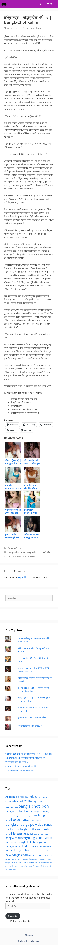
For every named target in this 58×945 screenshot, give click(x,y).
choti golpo (34, 846)
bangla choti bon (33, 806)
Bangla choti (33, 796)
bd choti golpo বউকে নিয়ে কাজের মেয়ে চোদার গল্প (25, 757)
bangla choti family (41, 811)
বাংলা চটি (21, 866)
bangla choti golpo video (24, 824)
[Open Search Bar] (40, 4)
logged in (22, 577)
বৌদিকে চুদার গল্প (28, 866)
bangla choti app (11, 807)
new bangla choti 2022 (37, 855)
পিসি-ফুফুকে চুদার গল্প (34, 862)
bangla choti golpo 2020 (38, 552)
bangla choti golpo (12, 816)
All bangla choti (14, 797)
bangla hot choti (11, 842)
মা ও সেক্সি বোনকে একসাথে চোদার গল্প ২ (19, 770)
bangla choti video (40, 838)
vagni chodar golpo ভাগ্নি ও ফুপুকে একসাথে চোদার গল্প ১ (28, 753)
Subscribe (12, 916)
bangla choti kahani (30, 829)
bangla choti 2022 (39, 801)
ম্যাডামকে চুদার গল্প (28, 556)
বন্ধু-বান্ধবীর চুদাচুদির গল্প (13, 866)
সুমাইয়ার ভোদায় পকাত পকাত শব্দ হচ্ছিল (32, 717)
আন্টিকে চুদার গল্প (32, 859)
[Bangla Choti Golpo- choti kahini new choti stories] (4, 4)
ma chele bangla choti (39, 851)
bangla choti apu (16, 552)
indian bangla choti (17, 850)
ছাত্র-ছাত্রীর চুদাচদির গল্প (20, 862)
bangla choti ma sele (41, 834)
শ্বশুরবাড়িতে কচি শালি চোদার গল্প (29, 725)
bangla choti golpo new (34, 820)
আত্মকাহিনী (25, 859)
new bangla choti (16, 855)
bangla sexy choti (16, 846)
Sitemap (29, 935)
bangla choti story (16, 838)
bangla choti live (12, 556)
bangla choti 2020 (19, 801)
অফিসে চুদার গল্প (18, 859)
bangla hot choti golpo (32, 842)
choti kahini (46, 847)
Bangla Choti (14, 548)
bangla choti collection (19, 811)
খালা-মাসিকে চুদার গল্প (42, 859)
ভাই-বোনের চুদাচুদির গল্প (38, 866)
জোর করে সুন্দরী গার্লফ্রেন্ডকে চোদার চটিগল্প (20, 766)
